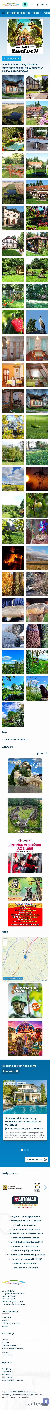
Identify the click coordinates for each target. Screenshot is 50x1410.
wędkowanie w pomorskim (26, 1267)
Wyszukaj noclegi (34, 1159)
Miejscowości (7, 1355)
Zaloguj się (6, 1368)
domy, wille (10, 1083)
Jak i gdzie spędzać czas (12, 1348)
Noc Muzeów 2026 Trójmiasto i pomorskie (26, 1255)
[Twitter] (47, 5)
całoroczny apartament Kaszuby (26, 1229)
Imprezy (5, 1342)
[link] (38, 753)
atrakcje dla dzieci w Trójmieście (26, 1221)
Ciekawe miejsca (9, 1345)
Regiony (5, 1352)
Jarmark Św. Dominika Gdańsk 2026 (26, 1242)
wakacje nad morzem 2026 (26, 1263)
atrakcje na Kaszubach (26, 1225)
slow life (21, 1083)
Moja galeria (7, 1377)
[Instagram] (42, 5)
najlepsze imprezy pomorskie (26, 1250)
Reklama (5, 1320)
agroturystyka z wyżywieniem (16, 739)
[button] (25, 957)
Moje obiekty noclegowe (12, 1380)
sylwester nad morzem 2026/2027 (26, 1259)
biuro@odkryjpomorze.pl (12, 1301)
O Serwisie (6, 1317)
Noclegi (5, 1339)
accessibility (46, 1401)
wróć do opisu (13, 58)
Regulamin (6, 1374)
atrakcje (37, 13)
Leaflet (45, 980)
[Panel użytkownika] (25, 4)
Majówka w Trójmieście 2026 (26, 1246)
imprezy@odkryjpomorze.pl (13, 1304)
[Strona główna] (3, 13)
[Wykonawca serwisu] (36, 1404)
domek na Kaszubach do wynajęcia (26, 1233)
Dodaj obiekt (8, 1071)
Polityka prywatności (11, 1323)
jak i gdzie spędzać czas (18, 13)
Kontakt (5, 1326)
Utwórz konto (7, 1371)
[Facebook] (37, 5)
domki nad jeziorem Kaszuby (26, 1238)
